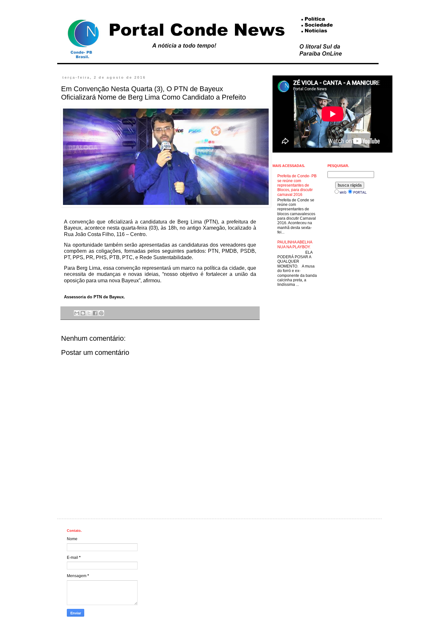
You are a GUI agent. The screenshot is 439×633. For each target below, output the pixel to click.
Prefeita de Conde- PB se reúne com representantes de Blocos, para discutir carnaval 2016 (297, 185)
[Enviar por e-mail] (77, 313)
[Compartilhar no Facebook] (95, 313)
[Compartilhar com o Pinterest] (101, 313)
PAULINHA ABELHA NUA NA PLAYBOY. (294, 244)
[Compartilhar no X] (89, 313)
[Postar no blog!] (83, 313)
